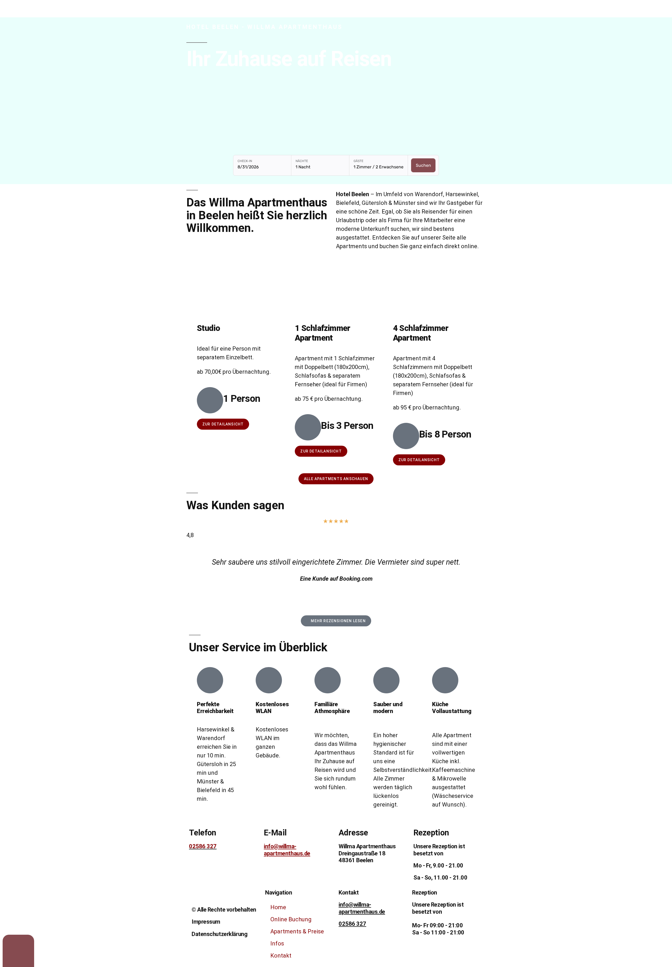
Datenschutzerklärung (219, 934)
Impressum (206, 921)
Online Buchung (291, 919)
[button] (191, 572)
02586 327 (203, 846)
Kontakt (280, 955)
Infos (277, 943)
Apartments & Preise (297, 931)
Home (278, 907)
